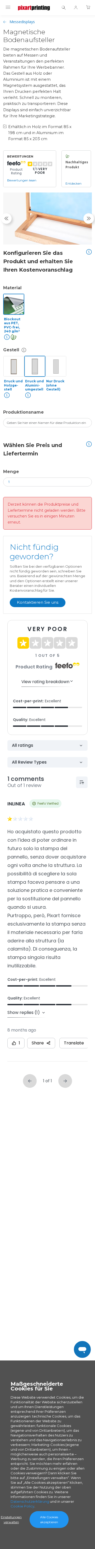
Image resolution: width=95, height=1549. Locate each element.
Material (12, 287)
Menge (11, 471)
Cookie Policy (22, 1506)
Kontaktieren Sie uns (37, 602)
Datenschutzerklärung (30, 1501)
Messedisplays (22, 21)
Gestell (11, 349)
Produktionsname (23, 412)
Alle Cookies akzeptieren (49, 1519)
